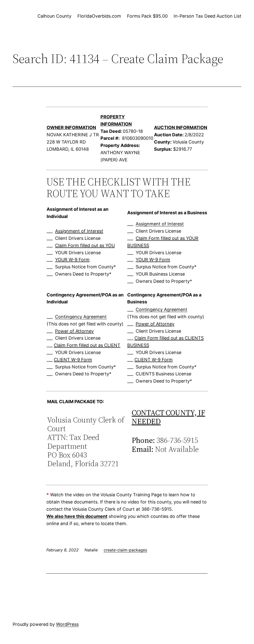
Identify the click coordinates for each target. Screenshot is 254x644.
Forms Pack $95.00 (147, 16)
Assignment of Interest (79, 231)
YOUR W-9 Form (72, 259)
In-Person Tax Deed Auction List (207, 16)
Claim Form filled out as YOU (85, 245)
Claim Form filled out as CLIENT (87, 345)
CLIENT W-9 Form (73, 359)
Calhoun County (54, 16)
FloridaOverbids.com (99, 16)
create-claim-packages (125, 549)
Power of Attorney (74, 331)
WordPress (67, 624)
